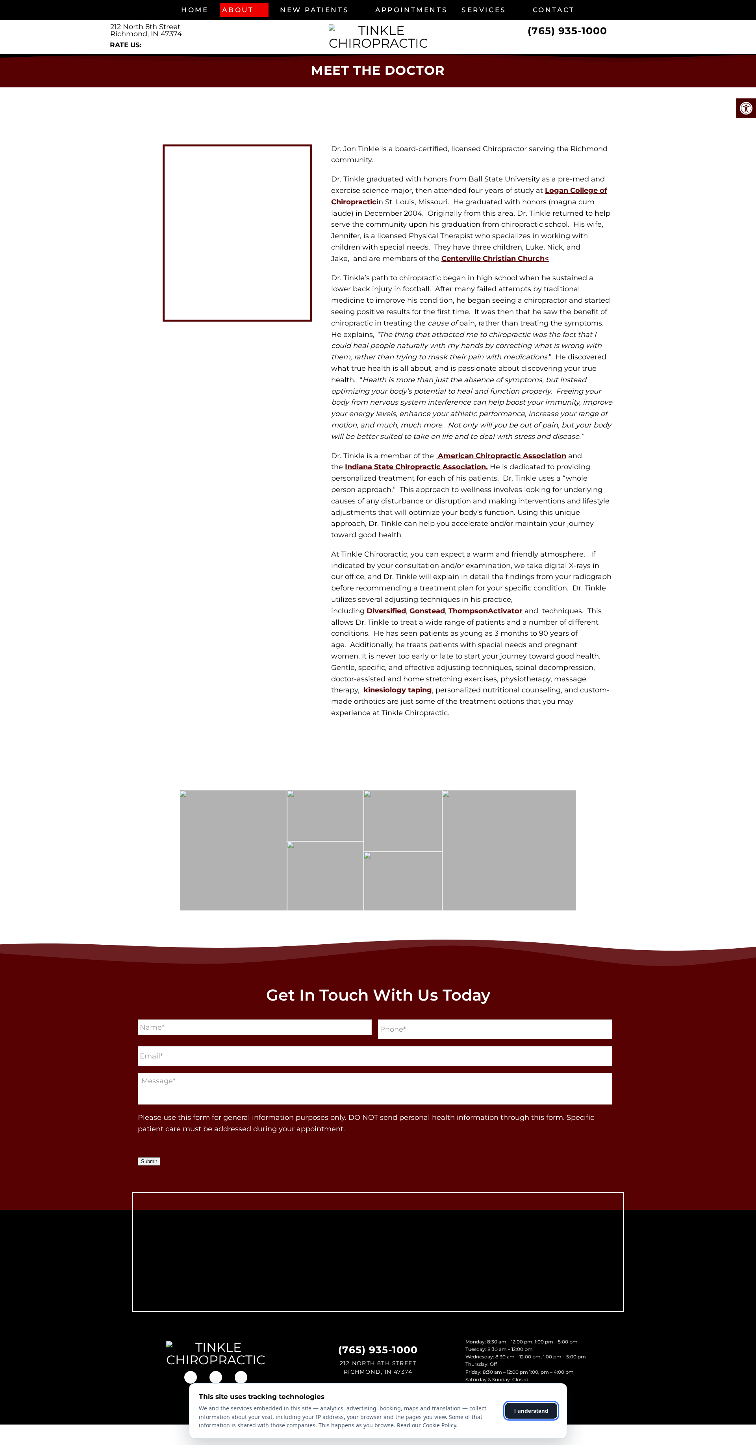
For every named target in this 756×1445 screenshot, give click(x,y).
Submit (149, 1161)
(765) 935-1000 (567, 31)
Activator (505, 611)
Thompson (468, 611)
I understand (531, 1411)
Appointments (411, 10)
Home (194, 10)
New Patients (314, 10)
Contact (554, 10)
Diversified (386, 611)
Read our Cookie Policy (426, 1425)
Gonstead (427, 611)
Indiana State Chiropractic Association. (416, 467)
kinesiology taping (396, 690)
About (238, 10)
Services (483, 10)
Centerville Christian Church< (495, 258)
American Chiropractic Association (501, 455)
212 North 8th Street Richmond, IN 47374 (146, 30)
